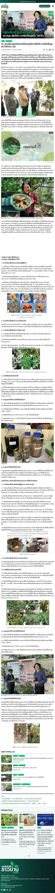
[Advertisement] (27, 243)
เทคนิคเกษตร (9, 41)
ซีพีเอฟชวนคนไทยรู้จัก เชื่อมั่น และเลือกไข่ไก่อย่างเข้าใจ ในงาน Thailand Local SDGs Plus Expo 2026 (27, 834)
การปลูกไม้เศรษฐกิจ (6, 798)
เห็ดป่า (39, 803)
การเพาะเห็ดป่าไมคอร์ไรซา (17, 798)
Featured (15, 756)
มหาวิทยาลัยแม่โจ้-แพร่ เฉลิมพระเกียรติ (33, 798)
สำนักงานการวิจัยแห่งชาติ (33, 801)
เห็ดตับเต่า (34, 803)
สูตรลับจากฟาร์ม (16, 784)
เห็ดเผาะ (44, 803)
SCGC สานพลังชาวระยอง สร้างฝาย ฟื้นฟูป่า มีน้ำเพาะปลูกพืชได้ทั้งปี (28, 777)
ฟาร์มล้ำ (15, 775)
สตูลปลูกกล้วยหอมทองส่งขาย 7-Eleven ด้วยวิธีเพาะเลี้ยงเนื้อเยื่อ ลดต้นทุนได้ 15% (9, 833)
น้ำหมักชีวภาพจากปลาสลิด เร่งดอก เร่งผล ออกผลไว (25, 768)
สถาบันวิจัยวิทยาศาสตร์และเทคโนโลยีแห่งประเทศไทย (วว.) (14, 801)
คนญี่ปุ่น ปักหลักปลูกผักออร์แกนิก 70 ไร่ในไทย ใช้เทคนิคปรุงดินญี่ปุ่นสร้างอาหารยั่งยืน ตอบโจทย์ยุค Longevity (33, 759)
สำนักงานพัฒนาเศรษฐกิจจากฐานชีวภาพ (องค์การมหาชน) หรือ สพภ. (16, 803)
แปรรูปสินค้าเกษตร (26, 784)
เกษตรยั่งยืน (21, 756)
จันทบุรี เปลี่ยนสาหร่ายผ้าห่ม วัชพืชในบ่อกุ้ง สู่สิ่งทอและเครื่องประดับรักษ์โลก (30, 786)
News (3, 41)
